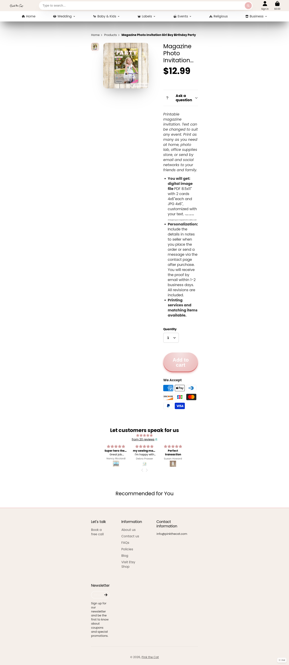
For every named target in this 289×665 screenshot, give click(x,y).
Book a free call (97, 532)
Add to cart (181, 362)
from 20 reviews (143, 439)
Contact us (130, 536)
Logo (16, 5)
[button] (142, 470)
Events (183, 16)
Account (265, 5)
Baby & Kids (106, 16)
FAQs (125, 542)
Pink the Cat (150, 657)
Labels (147, 16)
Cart (277, 5)
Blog (124, 555)
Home (30, 16)
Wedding (64, 16)
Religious (221, 16)
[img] (144, 435)
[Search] (248, 5)
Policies (127, 549)
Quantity (170, 329)
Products (110, 35)
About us (128, 530)
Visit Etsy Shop (128, 564)
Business (256, 16)
